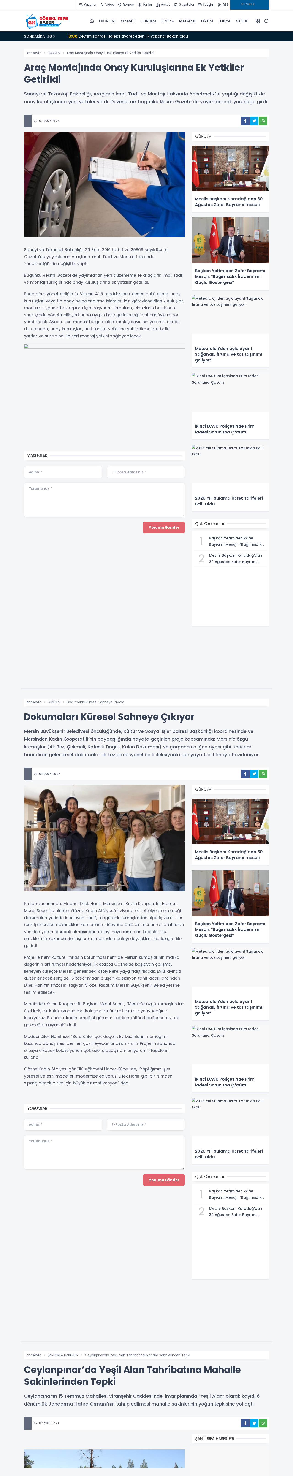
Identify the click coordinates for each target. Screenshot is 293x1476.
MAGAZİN (187, 21)
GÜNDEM (148, 21)
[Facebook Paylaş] (245, 121)
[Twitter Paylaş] (254, 121)
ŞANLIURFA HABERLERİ (63, 1355)
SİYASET (128, 21)
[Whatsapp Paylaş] (263, 121)
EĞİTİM (207, 21)
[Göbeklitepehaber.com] (47, 21)
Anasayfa (33, 53)
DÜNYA (224, 21)
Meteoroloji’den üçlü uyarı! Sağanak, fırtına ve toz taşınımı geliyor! (135, 36)
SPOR (166, 21)
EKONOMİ (107, 21)
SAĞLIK (242, 21)
